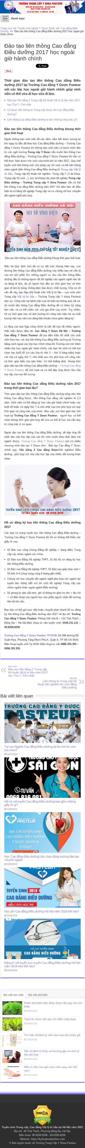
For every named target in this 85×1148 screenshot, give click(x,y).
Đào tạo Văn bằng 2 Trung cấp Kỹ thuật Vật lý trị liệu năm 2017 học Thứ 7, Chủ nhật (28, 671)
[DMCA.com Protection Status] (42, 1115)
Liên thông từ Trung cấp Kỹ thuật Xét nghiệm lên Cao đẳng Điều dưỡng (57, 683)
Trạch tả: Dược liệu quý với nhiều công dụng (50, 1019)
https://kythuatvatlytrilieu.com (48, 1139)
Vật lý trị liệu (50, 1127)
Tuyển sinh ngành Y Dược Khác (36, 28)
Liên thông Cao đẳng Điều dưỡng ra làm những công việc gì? (42, 119)
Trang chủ (6, 28)
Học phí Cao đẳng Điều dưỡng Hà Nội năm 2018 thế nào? (41, 911)
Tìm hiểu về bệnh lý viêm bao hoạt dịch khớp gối (52, 1035)
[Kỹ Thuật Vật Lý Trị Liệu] (42, 7)
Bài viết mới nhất (13, 994)
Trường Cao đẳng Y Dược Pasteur (42, 441)
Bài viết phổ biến (37, 994)
